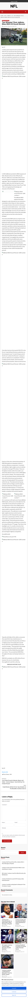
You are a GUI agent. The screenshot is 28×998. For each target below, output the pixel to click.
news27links (5, 26)
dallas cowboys (5, 967)
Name (3, 822)
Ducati (20, 175)
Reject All (14, 995)
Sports (3, 916)
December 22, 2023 (6, 977)
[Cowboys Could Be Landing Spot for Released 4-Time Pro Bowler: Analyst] (7, 961)
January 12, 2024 (6, 926)
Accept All (14, 988)
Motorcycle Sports (5, 20)
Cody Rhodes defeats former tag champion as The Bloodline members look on (14, 787)
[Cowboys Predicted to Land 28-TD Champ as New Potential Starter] (21, 936)
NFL (14, 6)
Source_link (5, 772)
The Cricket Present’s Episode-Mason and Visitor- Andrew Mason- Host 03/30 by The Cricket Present (13, 781)
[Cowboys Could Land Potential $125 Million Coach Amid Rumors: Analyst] (21, 911)
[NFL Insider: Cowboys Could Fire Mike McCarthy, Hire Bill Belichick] (7, 936)
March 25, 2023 (11, 26)
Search (3, 847)
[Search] (25, 12)
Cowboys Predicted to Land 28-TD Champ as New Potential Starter (13, 879)
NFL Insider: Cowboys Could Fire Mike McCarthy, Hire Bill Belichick (14, 874)
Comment (4, 804)
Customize (14, 991)
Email (16, 822)
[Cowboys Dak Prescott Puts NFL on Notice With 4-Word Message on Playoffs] (7, 911)
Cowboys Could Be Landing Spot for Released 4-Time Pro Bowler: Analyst (13, 885)
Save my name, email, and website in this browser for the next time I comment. (13, 835)
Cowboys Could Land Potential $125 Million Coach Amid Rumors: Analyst (13, 868)
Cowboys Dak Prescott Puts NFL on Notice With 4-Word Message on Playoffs (13, 862)
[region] (14, 987)
